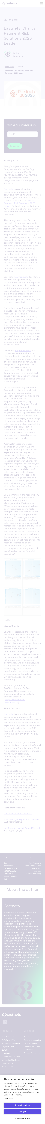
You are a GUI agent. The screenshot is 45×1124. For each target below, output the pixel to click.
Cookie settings (22, 1118)
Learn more (8, 1098)
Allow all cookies (22, 1105)
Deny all (22, 1112)
